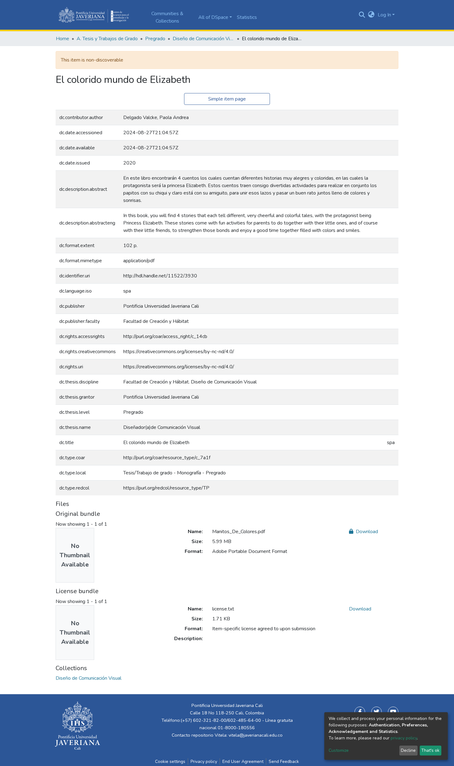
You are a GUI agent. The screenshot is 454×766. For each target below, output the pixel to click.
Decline (408, 750)
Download (366, 531)
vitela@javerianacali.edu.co (256, 735)
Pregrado (155, 38)
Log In (384, 14)
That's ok (430, 750)
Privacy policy (204, 761)
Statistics (247, 17)
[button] (371, 15)
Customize (339, 750)
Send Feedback (284, 761)
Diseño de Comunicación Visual (203, 38)
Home (62, 38)
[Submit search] (362, 15)
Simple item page (227, 99)
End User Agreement (242, 761)
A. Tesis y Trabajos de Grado (107, 38)
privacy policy (404, 738)
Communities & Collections (167, 17)
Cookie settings (170, 761)
